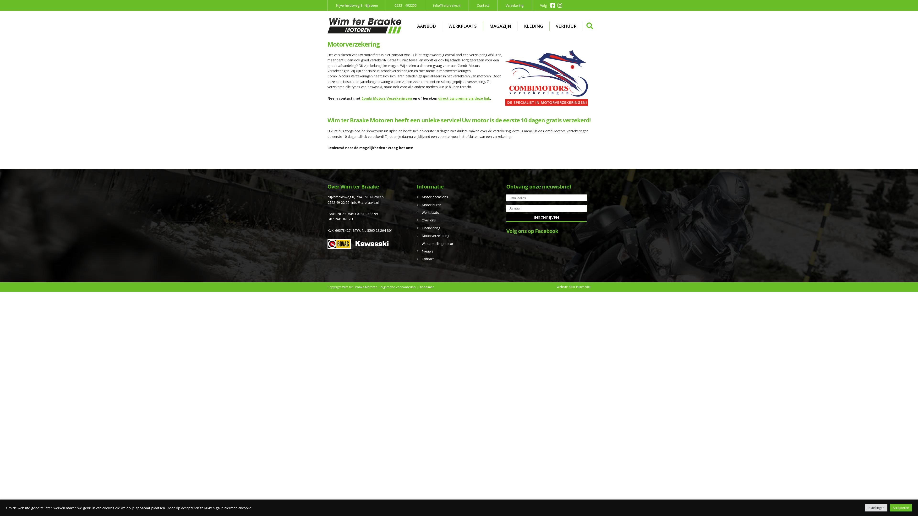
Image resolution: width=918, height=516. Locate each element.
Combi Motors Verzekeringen (386, 98)
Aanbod (426, 26)
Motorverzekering (435, 235)
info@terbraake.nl (446, 5)
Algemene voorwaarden (398, 287)
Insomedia (583, 287)
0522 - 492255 (405, 5)
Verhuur (566, 26)
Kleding (533, 26)
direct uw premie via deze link (464, 98)
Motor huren (431, 205)
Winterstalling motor (437, 243)
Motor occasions (435, 197)
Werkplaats (462, 26)
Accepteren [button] (901, 507)
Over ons (429, 220)
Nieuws (427, 251)
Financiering (431, 228)
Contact (483, 5)
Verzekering (515, 5)
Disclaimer (426, 287)
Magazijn (500, 26)
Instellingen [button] (876, 507)
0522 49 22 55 (339, 202)
